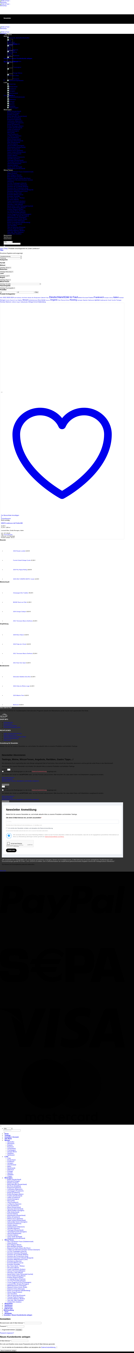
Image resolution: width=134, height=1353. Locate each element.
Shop (6, 248)
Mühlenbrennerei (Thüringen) (16, 217)
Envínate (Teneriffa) (13, 196)
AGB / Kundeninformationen (13, 733)
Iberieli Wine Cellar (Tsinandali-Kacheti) (20, 206)
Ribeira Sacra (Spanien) (15, 150)
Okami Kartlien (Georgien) (15, 145)
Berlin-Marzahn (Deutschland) (17, 116)
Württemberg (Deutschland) (16, 168)
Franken (90, 297)
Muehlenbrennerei (33, 300)
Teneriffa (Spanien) (13, 158)
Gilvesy (111, 297)
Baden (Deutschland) (14, 111)
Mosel (25, 300)
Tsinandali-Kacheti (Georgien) (17, 162)
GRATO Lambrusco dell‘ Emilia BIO (12, 523)
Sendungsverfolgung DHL (12, 727)
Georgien (12, 91)
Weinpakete (8, 235)
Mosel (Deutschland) (14, 139)
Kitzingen (2, 300)
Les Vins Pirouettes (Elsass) (16, 212)
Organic (54, 300)
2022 (4, 297)
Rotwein (15, 50)
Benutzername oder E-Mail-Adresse (12, 1323)
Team (6, 1312)
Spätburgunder (104, 300)
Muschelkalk (41, 300)
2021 (1, 297)
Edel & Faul (71, 297)
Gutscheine (8, 239)
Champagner (17, 67)
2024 (12, 297)
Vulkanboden (24, 302)
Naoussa (48, 300)
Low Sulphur (18, 300)
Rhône (67, 300)
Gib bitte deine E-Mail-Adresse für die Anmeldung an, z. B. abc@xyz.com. (24, 825)
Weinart (6, 36)
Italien (11, 95)
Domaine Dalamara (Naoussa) (17, 185)
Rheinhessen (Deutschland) (16, 147)
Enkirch (80, 297)
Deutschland (13, 86)
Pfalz (59, 300)
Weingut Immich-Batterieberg (37, 302)
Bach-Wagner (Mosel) (14, 175)
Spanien (12, 104)
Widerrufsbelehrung (10, 735)
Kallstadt (121, 297)
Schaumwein (17, 61)
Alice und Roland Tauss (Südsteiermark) (20, 172)
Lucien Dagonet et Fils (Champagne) (19, 214)
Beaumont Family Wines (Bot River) (18, 178)
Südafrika (12, 106)
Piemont (63, 300)
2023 (8, 297)
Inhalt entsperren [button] (7, 779)
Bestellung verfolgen (10, 725)
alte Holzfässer (18, 297)
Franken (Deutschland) (14, 127)
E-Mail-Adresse (5, 1341)
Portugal (12, 102)
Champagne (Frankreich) (15, 123)
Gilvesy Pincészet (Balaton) (16, 203)
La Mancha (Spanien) (14, 136)
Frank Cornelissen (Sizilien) (16, 201)
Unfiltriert (14, 302)
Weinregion (8, 109)
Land (6, 1156)
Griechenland (13, 93)
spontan (97, 300)
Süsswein (16, 79)
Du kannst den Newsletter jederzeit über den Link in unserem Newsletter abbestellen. (27, 830)
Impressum (7, 740)
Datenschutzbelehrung (11, 738)
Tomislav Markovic (5, 302)
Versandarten (8, 724)
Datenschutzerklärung (48, 1347)
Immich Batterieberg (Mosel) (16, 207)
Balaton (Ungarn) (12, 114)
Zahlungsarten (8, 722)
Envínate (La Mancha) (14, 193)
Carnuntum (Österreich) (14, 121)
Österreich (12, 99)
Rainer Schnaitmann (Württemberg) (18, 222)
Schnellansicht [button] (6, 518)
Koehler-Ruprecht (10, 300)
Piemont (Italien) (12, 144)
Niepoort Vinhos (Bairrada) (16, 221)
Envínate (85, 297)
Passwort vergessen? (7, 1333)
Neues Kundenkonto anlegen (8, 1350)
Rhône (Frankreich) (13, 149)
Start (1, 248)
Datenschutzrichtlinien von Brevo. (54, 836)
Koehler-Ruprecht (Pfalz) (15, 209)
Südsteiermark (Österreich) (16, 157)
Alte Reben (25, 297)
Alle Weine (8, 34)
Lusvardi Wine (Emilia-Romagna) (18, 216)
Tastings (7, 1135)
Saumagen (80, 300)
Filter (36, 292)
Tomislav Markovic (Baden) (16, 230)
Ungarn (16, 108)
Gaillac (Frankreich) (13, 129)
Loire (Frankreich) (13, 137)
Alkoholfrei (25, 38)
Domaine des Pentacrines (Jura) (17, 188)
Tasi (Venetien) (12, 225)
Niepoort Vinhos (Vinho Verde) (17, 219)
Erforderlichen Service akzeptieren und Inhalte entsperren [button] (20, 781)
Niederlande (21, 97)
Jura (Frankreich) (12, 134)
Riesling (73, 300)
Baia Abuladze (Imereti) (14, 176)
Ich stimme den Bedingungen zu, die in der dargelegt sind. (30, 771)
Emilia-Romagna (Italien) (15, 126)
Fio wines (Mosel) (13, 199)
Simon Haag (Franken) (14, 224)
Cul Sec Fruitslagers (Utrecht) (16, 183)
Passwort (3, 1326)
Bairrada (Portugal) (13, 113)
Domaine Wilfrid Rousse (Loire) (17, 191)
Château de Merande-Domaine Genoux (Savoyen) (23, 1249)
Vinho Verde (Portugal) (14, 167)
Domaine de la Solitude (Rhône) (17, 186)
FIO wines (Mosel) (13, 1267)
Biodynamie (37, 297)
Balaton (30, 297)
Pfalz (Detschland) (13, 1212)
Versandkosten (8, 534)
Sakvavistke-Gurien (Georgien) (17, 1222)
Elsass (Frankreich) (13, 124)
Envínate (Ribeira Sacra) (15, 194)
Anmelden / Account (12, 1137)
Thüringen (118, 300)
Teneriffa (113, 300)
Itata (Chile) (11, 132)
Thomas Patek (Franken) (15, 229)
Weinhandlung (9, 1310)
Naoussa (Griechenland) (15, 141)
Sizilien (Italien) (12, 155)
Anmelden (19, 1330)
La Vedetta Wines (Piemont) (16, 211)
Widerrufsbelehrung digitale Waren (15, 737)
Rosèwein (16, 55)
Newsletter (7, 18)
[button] (1, 250)
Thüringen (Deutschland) (15, 160)
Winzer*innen (8, 170)
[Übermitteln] (4, 1132)
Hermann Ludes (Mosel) (15, 204)
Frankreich (12, 89)
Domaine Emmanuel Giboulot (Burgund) (20, 190)
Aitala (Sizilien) (12, 173)
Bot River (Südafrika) (14, 118)
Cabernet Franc (45, 297)
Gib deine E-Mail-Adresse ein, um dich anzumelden (23, 817)
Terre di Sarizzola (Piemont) (16, 227)
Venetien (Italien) (12, 165)
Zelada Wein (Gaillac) (14, 234)
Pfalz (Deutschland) (13, 142)
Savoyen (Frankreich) (14, 154)
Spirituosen (20, 80)
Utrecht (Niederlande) (14, 163)
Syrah (109, 300)
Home (7, 1134)
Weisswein (16, 44)
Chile (14, 84)
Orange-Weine (17, 73)
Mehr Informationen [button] (8, 777)
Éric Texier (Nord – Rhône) (16, 198)
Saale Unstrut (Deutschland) (16, 152)
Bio (33, 297)
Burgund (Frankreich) (14, 119)
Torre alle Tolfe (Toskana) (15, 232)
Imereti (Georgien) (13, 131)
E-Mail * (4, 769)
